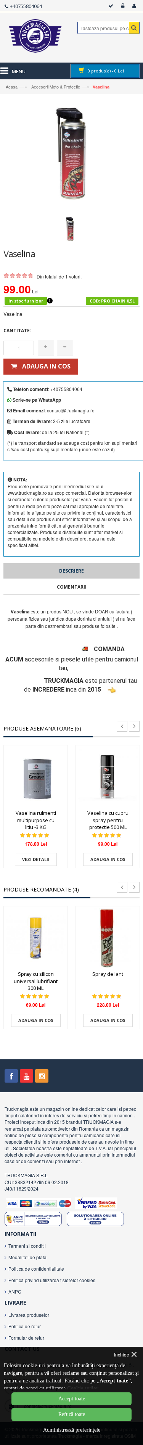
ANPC (14, 1291)
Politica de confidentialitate (36, 1268)
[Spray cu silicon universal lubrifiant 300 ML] (36, 938)
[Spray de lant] (108, 938)
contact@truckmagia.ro (71, 410)
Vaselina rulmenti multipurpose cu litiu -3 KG (36, 819)
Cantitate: (17, 330)
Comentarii (72, 587)
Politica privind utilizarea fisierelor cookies (51, 1280)
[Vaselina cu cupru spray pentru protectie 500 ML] (108, 777)
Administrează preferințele (71, 1430)
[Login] (122, 6)
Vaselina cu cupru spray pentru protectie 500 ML (108, 819)
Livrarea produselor (28, 1314)
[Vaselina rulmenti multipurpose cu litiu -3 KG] (36, 777)
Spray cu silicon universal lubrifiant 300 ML (36, 980)
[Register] (133, 6)
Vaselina (101, 87)
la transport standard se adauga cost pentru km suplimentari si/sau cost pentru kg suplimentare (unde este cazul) (72, 445)
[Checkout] (110, 6)
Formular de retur (26, 1337)
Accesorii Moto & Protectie (55, 87)
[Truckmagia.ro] (36, 37)
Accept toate (71, 1399)
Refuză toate (71, 1414)
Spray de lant (107, 973)
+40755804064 (26, 6)
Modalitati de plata (27, 1257)
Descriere (71, 571)
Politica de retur (24, 1326)
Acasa (12, 87)
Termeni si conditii (27, 1245)
